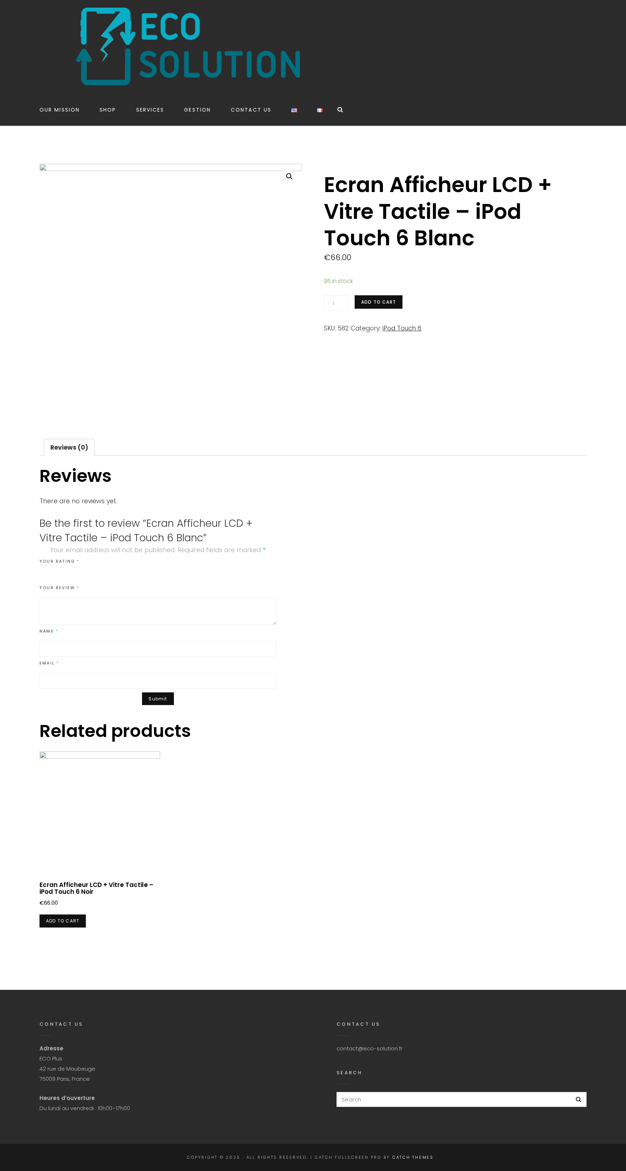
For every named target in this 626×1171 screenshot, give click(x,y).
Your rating (59, 561)
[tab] (69, 447)
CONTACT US (251, 109)
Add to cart (378, 302)
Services (150, 109)
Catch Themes (413, 1157)
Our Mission (59, 109)
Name (48, 631)
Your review (59, 587)
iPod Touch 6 (402, 328)
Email (49, 663)
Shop (108, 109)
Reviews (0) (69, 447)
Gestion (197, 109)
